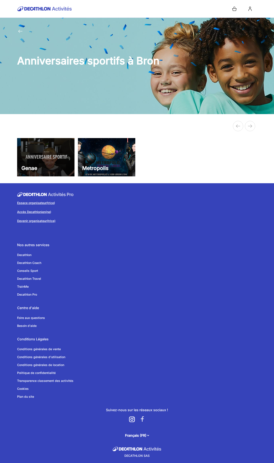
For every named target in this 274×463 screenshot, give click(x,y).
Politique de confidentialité (36, 373)
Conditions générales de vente (39, 349)
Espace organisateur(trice (35, 203)
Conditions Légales (33, 339)
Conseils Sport (27, 270)
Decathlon (24, 255)
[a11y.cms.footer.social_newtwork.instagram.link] (132, 419)
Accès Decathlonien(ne (33, 212)
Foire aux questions (31, 318)
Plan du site (25, 396)
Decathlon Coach (29, 263)
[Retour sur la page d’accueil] (76, 9)
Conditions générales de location (40, 365)
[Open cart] (234, 9)
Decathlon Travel (29, 278)
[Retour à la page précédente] (20, 31)
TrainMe (23, 286)
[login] (250, 9)
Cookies (23, 388)
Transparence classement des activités (45, 381)
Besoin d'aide (27, 326)
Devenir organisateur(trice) (36, 221)
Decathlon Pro (27, 294)
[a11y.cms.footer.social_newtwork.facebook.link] (142, 419)
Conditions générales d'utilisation (41, 357)
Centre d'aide (28, 308)
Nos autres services (33, 245)
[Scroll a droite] (238, 126)
